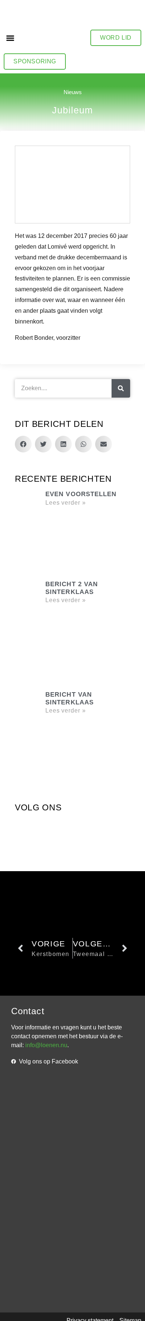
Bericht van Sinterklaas (69, 698)
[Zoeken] (121, 388)
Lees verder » (65, 502)
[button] (10, 37)
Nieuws (73, 92)
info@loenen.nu (46, 1045)
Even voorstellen (81, 494)
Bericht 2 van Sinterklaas (71, 588)
